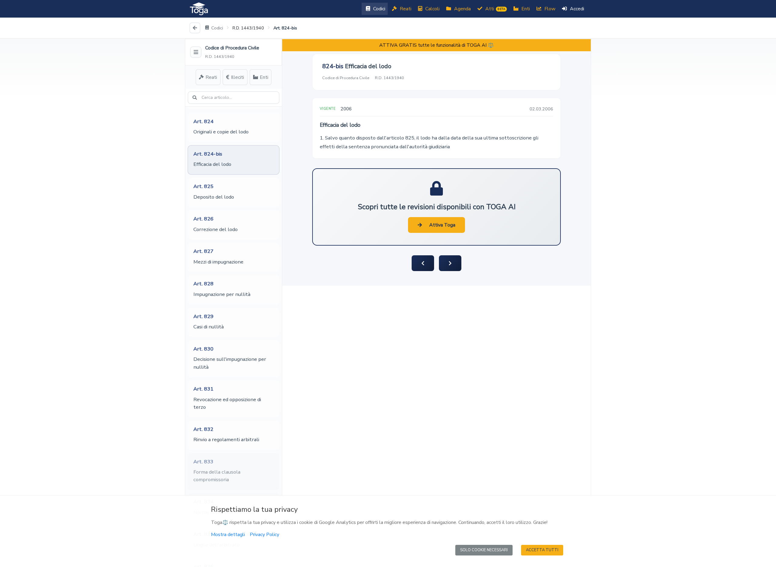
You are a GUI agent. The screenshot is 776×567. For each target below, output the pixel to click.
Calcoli (432, 8)
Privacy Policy (264, 534)
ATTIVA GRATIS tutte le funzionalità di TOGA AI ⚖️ (436, 45)
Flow (549, 8)
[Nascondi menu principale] (196, 52)
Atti (494, 8)
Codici (378, 8)
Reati (405, 8)
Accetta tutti (542, 550)
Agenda (462, 8)
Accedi (576, 8)
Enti (525, 8)
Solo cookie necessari (484, 550)
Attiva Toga (442, 225)
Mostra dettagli (228, 534)
